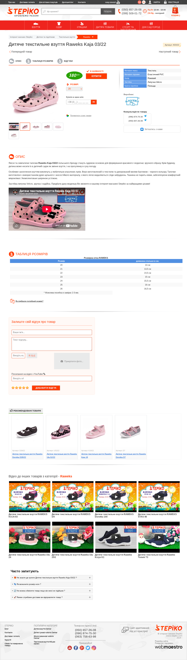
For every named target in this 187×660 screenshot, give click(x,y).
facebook (76, 647)
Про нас (11, 2)
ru (144, 2)
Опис (18, 61)
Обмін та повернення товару (14, 644)
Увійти (156, 2)
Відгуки (68, 61)
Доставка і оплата (27, 2)
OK (94, 102)
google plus (82, 648)
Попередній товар (21, 51)
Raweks (87, 37)
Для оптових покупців (48, 2)
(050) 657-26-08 (136, 121)
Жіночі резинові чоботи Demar (44, 637)
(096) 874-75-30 (136, 117)
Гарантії (8, 640)
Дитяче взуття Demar (42, 629)
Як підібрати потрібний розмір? (29, 301)
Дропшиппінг (67, 2)
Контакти (82, 2)
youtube (69, 647)
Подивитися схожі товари (80, 116)
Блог (6, 629)
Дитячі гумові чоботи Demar (45, 633)
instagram (94, 647)
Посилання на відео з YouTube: (27, 374)
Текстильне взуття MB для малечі (44, 643)
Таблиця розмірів (42, 61)
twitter (88, 647)
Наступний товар (168, 51)
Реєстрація (173, 2)
